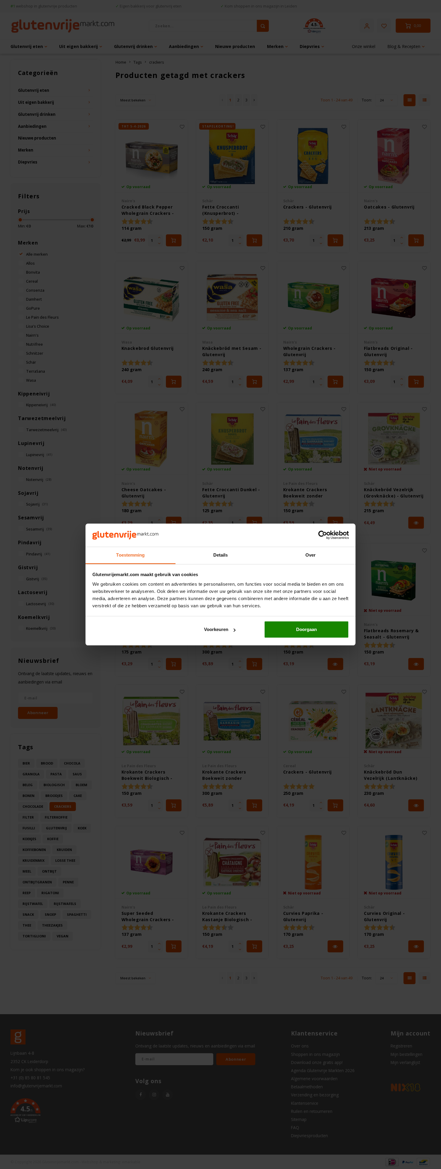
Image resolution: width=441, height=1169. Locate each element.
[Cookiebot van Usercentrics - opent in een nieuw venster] (322, 535)
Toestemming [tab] (130, 554)
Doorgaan (306, 629)
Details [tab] (220, 554)
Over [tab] (310, 554)
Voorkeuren (216, 629)
